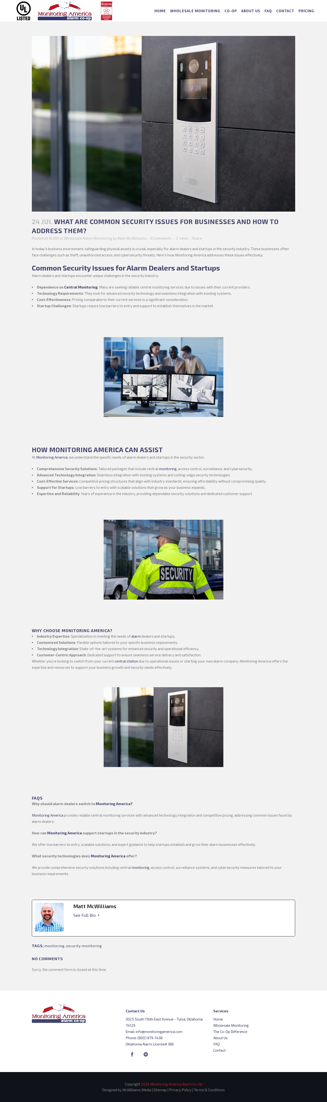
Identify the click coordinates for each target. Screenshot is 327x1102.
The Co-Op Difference (230, 1031)
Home (218, 1019)
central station (126, 661)
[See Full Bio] (98, 915)
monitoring (168, 469)
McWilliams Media (136, 1090)
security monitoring (84, 946)
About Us (220, 1038)
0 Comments (160, 238)
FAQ (216, 1044)
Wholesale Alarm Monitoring (88, 238)
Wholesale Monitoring (231, 1025)
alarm (136, 636)
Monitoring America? (114, 804)
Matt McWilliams (132, 238)
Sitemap (160, 1090)
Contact (219, 1050)
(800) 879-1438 (150, 1038)
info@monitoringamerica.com (159, 1031)
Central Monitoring (81, 287)
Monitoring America (52, 457)
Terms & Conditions (209, 1090)
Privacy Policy (180, 1090)
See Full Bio (84, 915)
